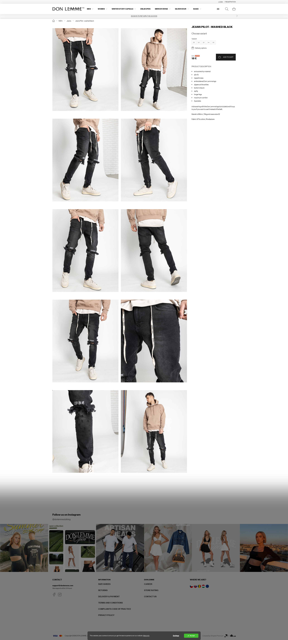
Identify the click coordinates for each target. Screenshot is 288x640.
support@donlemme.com (62, 585)
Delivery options (201, 48)
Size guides (104, 584)
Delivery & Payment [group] (144, 16)
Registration (230, 2)
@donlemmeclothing (61, 519)
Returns (103, 590)
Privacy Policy (106, 615)
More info (146, 635)
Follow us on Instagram (66, 514)
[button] (51, 16)
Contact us (150, 596)
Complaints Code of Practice (114, 609)
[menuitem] (90, 9)
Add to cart (228, 57)
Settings (176, 636)
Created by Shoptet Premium (212, 636)
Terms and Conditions (110, 603)
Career (148, 584)
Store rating (151, 590)
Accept (192, 636)
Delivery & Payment (109, 596)
